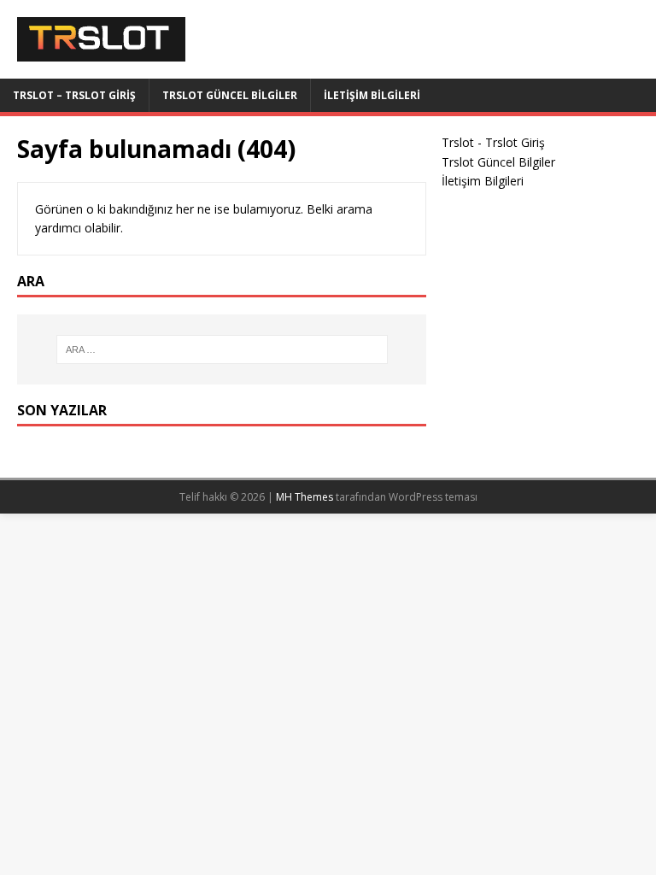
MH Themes (304, 497)
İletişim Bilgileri (372, 95)
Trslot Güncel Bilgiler (229, 95)
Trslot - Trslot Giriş (493, 142)
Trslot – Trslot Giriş (74, 95)
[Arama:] (222, 349)
